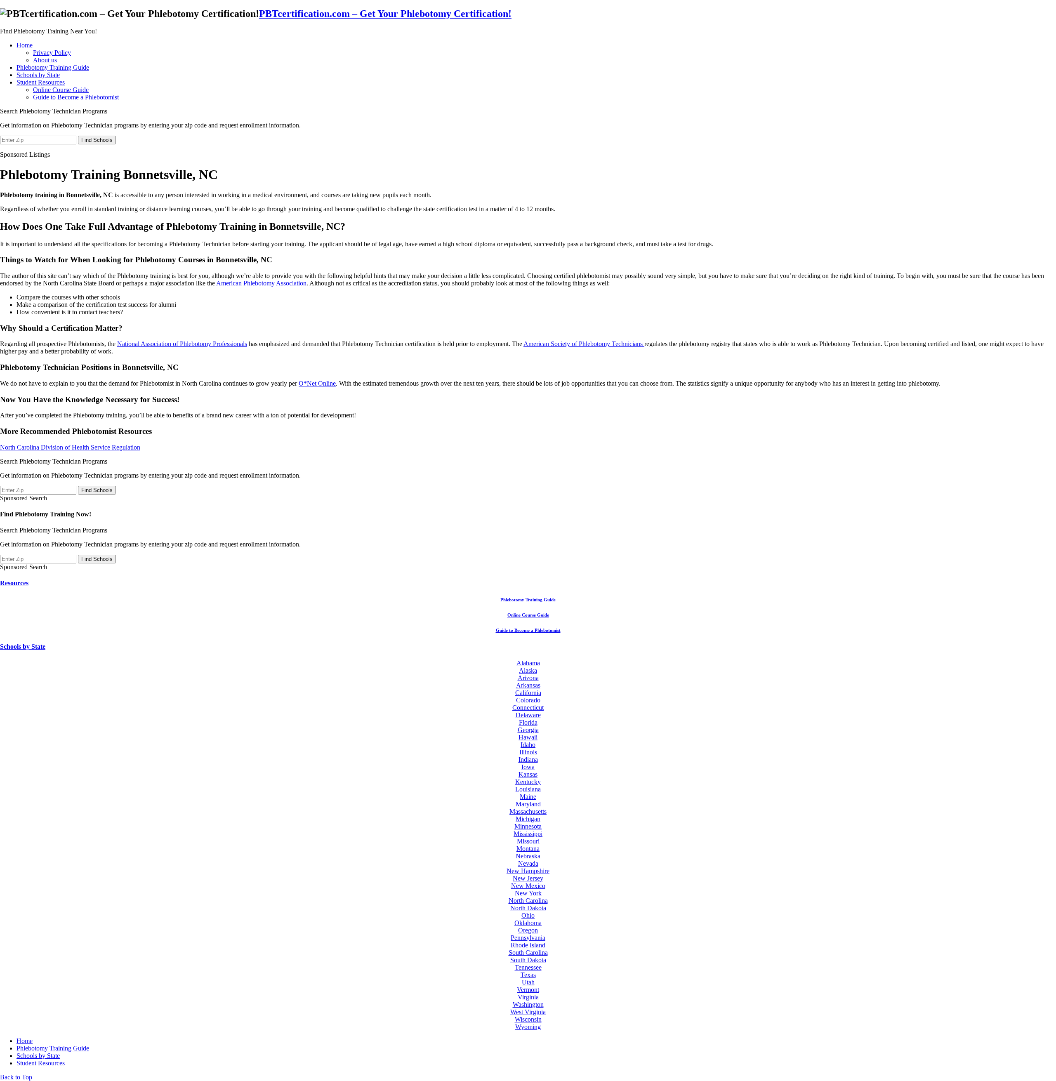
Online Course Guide (61, 89)
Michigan (528, 818)
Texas (528, 974)
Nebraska (528, 856)
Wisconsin (528, 1019)
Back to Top (16, 1077)
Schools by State (38, 74)
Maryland (528, 804)
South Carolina (528, 952)
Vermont (528, 989)
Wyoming (528, 1026)
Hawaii (528, 737)
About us (45, 60)
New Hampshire (528, 870)
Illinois (528, 752)
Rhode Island (528, 945)
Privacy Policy (52, 52)
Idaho (528, 744)
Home (24, 45)
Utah (528, 982)
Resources (14, 582)
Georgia (528, 729)
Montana (528, 848)
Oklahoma (528, 922)
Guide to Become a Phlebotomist (76, 97)
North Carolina (528, 900)
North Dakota (528, 907)
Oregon (528, 930)
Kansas (528, 774)
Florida (528, 722)
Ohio (528, 915)
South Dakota (528, 959)
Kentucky (528, 781)
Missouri (528, 841)
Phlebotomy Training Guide (52, 67)
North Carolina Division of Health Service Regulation (70, 447)
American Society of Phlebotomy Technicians (583, 343)
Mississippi (528, 833)
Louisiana (528, 789)
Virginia (528, 997)
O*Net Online (317, 383)
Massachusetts (528, 811)
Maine (528, 796)
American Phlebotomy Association (261, 283)
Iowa (528, 766)
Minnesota (528, 826)
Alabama (528, 662)
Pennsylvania (528, 937)
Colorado (528, 700)
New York (528, 893)
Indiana (528, 759)
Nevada (528, 863)
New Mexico (528, 885)
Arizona (528, 677)
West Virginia (528, 1011)
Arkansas (528, 685)
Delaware (528, 714)
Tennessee (528, 967)
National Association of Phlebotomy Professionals (182, 343)
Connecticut (528, 707)
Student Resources (40, 82)
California (528, 692)
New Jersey (528, 878)
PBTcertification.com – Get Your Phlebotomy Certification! (385, 13)
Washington (528, 1004)
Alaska (528, 670)
